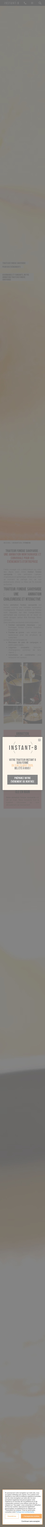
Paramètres (12, 1516)
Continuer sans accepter (30, 1521)
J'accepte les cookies (31, 1516)
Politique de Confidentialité (25, 1512)
